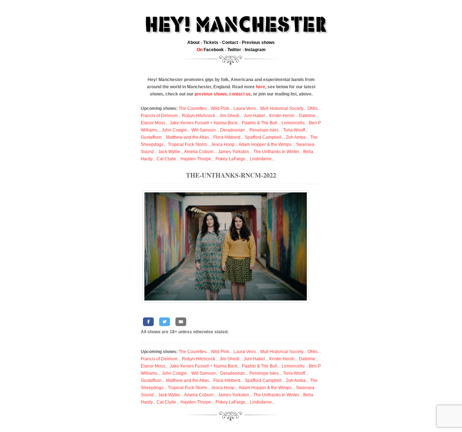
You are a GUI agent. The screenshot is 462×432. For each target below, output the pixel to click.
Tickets (210, 42)
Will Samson (203, 130)
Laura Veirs (245, 108)
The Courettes (192, 108)
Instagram (255, 49)
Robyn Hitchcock (198, 115)
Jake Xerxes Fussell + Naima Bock (203, 122)
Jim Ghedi (229, 115)
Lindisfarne (261, 158)
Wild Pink (220, 108)
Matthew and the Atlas (187, 137)
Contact (230, 42)
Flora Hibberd (226, 137)
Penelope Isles (264, 130)
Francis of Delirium (159, 115)
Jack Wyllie (169, 151)
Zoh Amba (296, 137)
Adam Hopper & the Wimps (265, 144)
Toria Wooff (294, 130)
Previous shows (258, 42)
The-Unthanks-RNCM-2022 (231, 175)
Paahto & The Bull (259, 122)
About (193, 42)
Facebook (214, 49)
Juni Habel (254, 115)
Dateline (307, 115)
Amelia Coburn (199, 151)
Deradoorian (232, 130)
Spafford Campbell (263, 137)
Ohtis (313, 108)
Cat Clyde (166, 158)
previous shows (211, 94)
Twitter (234, 49)
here (260, 86)
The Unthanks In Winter (276, 151)
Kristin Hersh (282, 115)
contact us (240, 94)
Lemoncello (293, 122)
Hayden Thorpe (195, 158)
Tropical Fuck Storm (187, 144)
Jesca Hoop (223, 144)
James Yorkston (233, 151)
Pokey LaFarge (230, 158)
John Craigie (174, 130)
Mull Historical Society (281, 108)
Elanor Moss (153, 122)
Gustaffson (151, 137)
